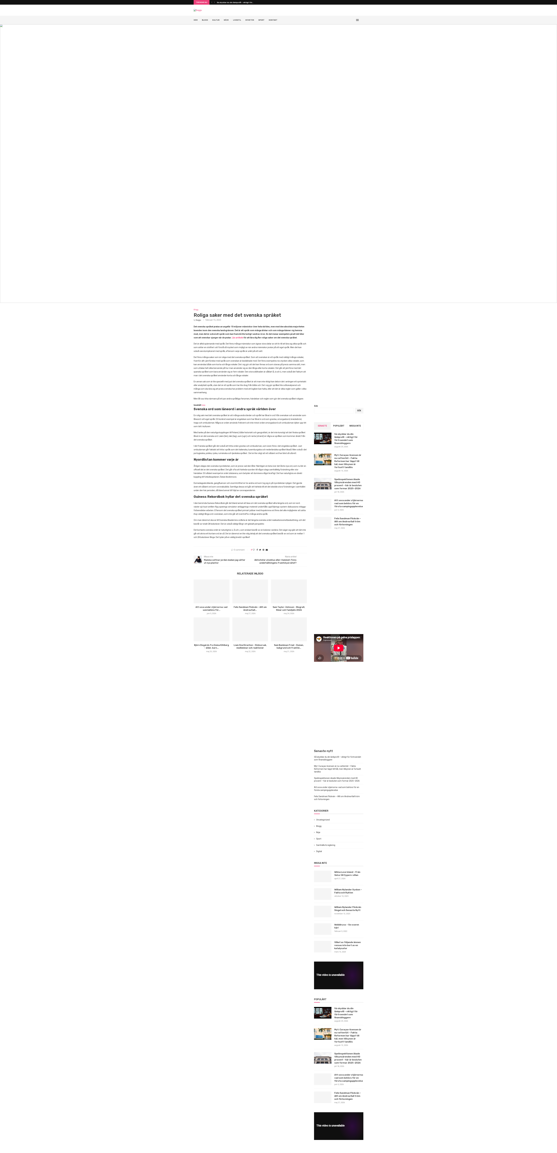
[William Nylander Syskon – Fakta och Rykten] (322, 894)
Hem (196, 20)
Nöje (226, 20)
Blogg (205, 20)
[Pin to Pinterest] (263, 550)
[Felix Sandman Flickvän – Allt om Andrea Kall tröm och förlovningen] (250, 591)
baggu (198, 320)
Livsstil (237, 20)
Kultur (215, 20)
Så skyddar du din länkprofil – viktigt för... (235, 2)
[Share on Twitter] (260, 550)
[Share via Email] (267, 550)
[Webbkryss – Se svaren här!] (322, 929)
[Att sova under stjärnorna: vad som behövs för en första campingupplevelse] (211, 591)
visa (203, 405)
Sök (316, 406)
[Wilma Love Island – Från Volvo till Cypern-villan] (322, 876)
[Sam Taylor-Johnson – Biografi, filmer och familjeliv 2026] (289, 591)
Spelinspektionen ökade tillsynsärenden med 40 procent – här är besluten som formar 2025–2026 (348, 484)
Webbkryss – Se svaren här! (346, 926)
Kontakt (273, 20)
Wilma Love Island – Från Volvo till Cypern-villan (347, 873)
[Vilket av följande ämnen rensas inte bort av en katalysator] (322, 946)
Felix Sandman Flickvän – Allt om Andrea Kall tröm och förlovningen (347, 521)
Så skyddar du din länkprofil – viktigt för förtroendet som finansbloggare (346, 439)
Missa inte (355, 426)
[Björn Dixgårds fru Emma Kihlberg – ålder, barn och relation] (211, 629)
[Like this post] (254, 550)
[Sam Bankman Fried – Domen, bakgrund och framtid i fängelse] (289, 629)
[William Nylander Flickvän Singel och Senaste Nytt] (322, 911)
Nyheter (249, 20)
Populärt (338, 426)
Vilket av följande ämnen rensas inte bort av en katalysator (347, 945)
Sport (261, 20)
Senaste (322, 426)
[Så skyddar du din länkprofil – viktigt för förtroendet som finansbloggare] (322, 438)
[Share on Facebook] (257, 550)
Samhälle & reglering (325, 845)
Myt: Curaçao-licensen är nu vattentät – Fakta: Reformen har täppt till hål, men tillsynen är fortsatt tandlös (347, 461)
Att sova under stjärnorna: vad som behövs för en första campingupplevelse (348, 503)
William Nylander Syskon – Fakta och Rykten (348, 891)
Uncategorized (323, 820)
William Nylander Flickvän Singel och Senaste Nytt (347, 909)
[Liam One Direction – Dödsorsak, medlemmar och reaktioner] (250, 629)
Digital (319, 851)
